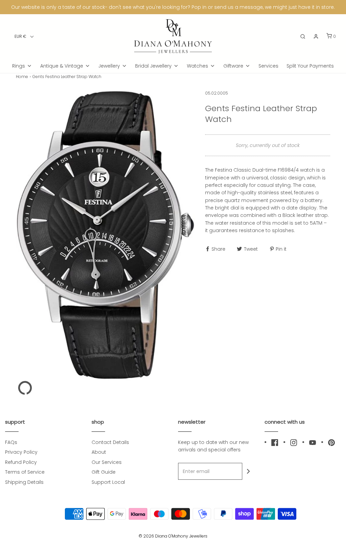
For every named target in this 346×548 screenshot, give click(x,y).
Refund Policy (21, 462)
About (99, 452)
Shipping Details (24, 482)
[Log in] (316, 36)
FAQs (11, 442)
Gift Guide (104, 472)
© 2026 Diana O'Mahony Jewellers (173, 536)
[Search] (303, 36)
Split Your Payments (310, 66)
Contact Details (110, 442)
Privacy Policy (21, 452)
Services (268, 66)
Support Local (108, 482)
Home (22, 76)
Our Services (107, 462)
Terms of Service (25, 472)
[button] (24, 36)
